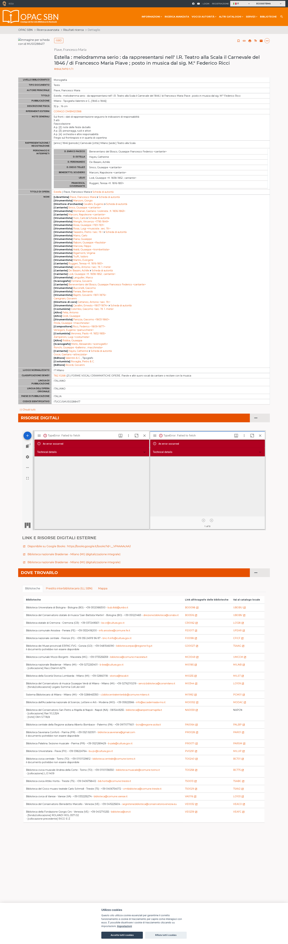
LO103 (238, 796)
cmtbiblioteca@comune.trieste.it (142, 788)
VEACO (239, 804)
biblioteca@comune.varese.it (111, 796)
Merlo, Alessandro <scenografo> (89, 343)
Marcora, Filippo (82, 246)
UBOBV (239, 615)
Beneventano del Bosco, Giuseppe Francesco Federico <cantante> (107, 284)
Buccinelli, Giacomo (84, 288)
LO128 (238, 622)
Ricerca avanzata (177, 16)
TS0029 (191, 788)
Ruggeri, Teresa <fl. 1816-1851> (85, 263)
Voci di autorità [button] (203, 16)
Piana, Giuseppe (82, 239)
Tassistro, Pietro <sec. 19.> (88, 232)
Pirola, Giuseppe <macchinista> (72, 322)
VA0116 (190, 796)
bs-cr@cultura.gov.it (113, 622)
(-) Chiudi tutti (28, 409)
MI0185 (191, 664)
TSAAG (238, 645)
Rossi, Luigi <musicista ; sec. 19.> (91, 228)
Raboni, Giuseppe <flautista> (89, 242)
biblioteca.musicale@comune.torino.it (138, 769)
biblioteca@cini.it (121, 811)
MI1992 (191, 694)
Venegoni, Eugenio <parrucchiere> (74, 329)
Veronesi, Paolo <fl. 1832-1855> (88, 333)
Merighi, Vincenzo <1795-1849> (91, 221)
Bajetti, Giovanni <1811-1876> (89, 295)
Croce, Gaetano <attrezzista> (70, 354)
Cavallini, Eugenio (94, 204)
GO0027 (191, 645)
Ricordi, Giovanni (75, 364)
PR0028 (191, 732)
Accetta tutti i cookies (122, 935)
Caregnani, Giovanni (65, 298)
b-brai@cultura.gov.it (112, 664)
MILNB (239, 664)
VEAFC (239, 811)
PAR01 (238, 732)
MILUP (239, 751)
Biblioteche (268, 16)
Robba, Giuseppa (72, 340)
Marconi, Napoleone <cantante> (87, 214)
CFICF (238, 638)
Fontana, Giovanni (81, 281)
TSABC (238, 781)
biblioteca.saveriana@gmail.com (116, 732)
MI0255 (191, 675)
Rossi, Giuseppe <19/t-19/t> (88, 225)
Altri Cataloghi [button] (230, 16)
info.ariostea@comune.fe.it (114, 630)
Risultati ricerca (73, 29)
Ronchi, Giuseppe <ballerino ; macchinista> (78, 347)
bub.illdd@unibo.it (118, 607)
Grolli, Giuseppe (71, 316)
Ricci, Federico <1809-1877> (89, 326)
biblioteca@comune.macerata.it (128, 656)
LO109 (238, 683)
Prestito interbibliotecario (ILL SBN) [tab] (69, 588)
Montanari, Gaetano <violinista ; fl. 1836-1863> (99, 211)
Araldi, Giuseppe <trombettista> (91, 249)
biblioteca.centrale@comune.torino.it (114, 758)
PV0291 (191, 751)
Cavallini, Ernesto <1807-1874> (90, 305)
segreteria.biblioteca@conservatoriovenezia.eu (149, 804)
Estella (57, 191)
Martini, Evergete (83, 260)
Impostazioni (124, 926)
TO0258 (191, 769)
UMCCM (239, 656)
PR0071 (191, 743)
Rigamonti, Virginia (84, 253)
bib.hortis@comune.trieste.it (114, 781)
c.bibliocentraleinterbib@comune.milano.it (125, 694)
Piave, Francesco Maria (83, 197)
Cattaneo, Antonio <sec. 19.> (94, 302)
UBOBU (239, 607)
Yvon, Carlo (79, 218)
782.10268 (60, 375)
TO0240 (191, 758)
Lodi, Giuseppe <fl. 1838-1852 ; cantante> (92, 274)
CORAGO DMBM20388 (68, 111)
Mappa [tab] (102, 588)
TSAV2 (238, 788)
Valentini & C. (73, 357)
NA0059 (191, 709)
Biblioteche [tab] (32, 588)
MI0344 (191, 683)
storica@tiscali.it (119, 675)
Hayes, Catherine (78, 350)
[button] (242, 4)
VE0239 (191, 811)
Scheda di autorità (103, 191)
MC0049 (192, 656)
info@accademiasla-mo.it (151, 702)
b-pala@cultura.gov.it (120, 743)
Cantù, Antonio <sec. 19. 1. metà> (92, 267)
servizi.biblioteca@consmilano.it (156, 683)
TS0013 (191, 781)
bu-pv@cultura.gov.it (101, 751)
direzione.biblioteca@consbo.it (161, 615)
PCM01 (239, 694)
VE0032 (191, 804)
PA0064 (191, 724)
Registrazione (220, 3)
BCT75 (238, 769)
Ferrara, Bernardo (83, 291)
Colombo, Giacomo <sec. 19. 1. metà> (92, 309)
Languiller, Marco (83, 277)
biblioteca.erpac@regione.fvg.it (134, 645)
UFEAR (239, 630)
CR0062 (191, 622)
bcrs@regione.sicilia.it (148, 724)
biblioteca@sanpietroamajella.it (144, 709)
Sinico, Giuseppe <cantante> (84, 207)
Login (206, 3)
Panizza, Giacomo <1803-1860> (91, 319)
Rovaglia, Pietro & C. (82, 361)
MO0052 (191, 702)
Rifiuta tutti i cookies (165, 935)
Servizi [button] (250, 16)
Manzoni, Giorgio (83, 200)
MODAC (239, 702)
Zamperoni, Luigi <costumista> (72, 336)
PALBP (239, 724)
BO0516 (191, 615)
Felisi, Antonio (70, 312)
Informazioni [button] (151, 16)
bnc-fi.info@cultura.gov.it (117, 638)
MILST (238, 675)
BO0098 (192, 607)
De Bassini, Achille (78, 270)
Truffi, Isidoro (80, 256)
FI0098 (191, 638)
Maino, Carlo (80, 235)
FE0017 (191, 630)
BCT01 (238, 758)
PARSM (239, 743)
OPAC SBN (25, 29)
